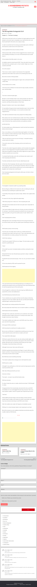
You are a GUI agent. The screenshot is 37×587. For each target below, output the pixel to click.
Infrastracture (5, 528)
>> (19, 415)
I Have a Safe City (6, 451)
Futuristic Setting (6, 524)
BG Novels (14, 1)
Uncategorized (4, 29)
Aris (11, 33)
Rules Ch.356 (10, 554)
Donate (2, 2)
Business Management (7, 522)
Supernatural (5, 537)
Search (28, 509)
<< (17, 415)
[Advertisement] (18, 16)
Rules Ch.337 (10, 564)
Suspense (5, 539)
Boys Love (5, 521)
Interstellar (5, 530)
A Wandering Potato (18, 5)
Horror (4, 526)
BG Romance (5, 519)
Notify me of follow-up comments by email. (11, 498)
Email (2, 485)
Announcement (6, 515)
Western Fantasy (6, 544)
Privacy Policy (12, 2)
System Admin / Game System (8, 540)
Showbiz (4, 535)
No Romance (6, 2)
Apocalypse (5, 517)
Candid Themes (28, 584)
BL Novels (18, 1)
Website (2, 489)
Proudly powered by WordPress (12, 584)
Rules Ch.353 (10, 559)
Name (2, 480)
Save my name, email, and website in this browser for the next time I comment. (18, 495)
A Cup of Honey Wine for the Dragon (28, 451)
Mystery (4, 531)
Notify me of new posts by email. (9, 501)
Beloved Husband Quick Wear (6, 1)
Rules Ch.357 (10, 550)
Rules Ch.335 (10, 570)
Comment (3, 468)
